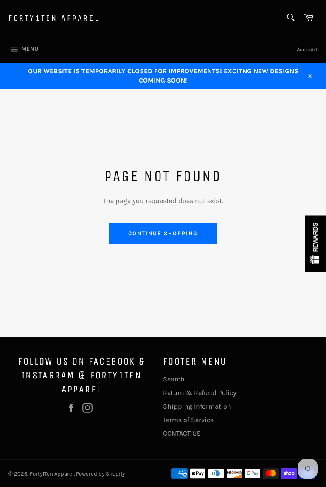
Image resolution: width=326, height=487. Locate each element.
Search (174, 379)
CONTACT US (182, 433)
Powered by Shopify (100, 473)
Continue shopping (162, 233)
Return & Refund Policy (199, 393)
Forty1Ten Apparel (53, 18)
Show (315, 243)
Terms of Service (188, 420)
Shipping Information (197, 406)
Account (307, 49)
